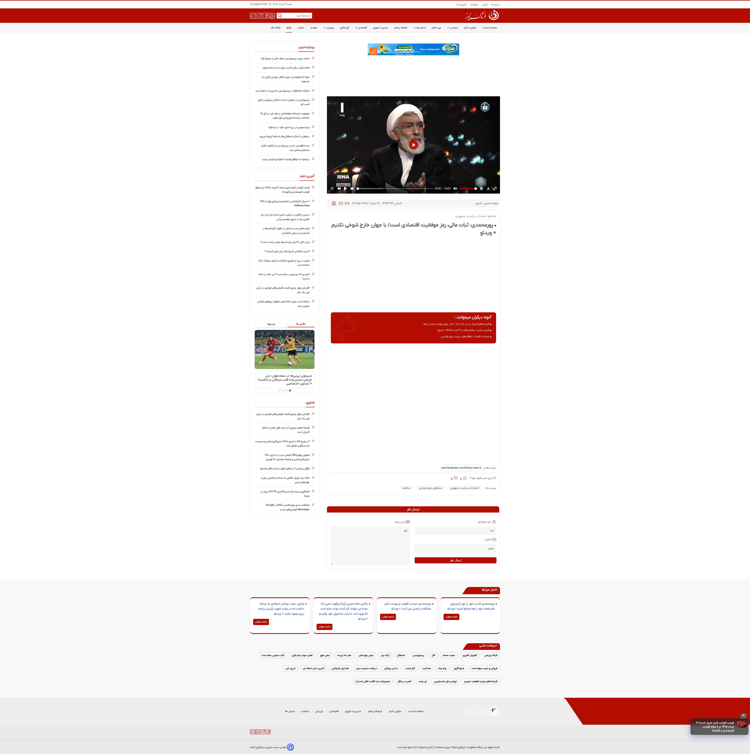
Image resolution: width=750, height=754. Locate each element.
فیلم (288, 27)
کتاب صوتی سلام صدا (273, 655)
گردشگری (344, 27)
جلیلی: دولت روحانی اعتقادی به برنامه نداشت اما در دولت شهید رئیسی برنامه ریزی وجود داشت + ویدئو (281, 609)
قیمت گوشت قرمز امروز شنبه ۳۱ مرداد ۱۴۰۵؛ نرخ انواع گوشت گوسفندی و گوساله (715, 727)
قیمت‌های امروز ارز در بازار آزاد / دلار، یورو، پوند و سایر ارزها (456, 324)
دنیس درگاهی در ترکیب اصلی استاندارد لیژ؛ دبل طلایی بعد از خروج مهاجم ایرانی (285, 217)
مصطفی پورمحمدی (430, 488)
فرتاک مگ (275, 27)
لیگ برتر (385, 655)
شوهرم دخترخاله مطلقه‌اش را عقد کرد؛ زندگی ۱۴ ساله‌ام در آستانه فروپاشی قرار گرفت (285, 116)
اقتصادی (362, 27)
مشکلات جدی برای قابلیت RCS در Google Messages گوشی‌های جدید (288, 507)
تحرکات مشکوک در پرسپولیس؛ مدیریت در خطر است (282, 90)
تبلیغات (474, 4)
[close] (743, 715)
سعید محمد (448, 655)
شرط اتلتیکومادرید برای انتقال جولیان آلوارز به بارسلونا (286, 79)
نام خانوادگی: (484, 522)
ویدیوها (271, 323)
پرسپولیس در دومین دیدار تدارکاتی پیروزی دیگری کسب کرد (284, 102)
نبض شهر (325, 655)
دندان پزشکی (391, 668)
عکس (485, 4)
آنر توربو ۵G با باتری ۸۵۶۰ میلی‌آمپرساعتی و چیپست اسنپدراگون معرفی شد (282, 443)
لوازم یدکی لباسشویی (445, 681)
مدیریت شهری (380, 27)
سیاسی (454, 27)
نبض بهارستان (366, 655)
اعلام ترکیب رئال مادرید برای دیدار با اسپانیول (286, 67)
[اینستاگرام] (259, 15)
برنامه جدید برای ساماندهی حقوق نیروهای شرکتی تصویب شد (283, 303)
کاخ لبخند (410, 668)
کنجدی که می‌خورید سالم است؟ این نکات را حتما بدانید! (284, 276)
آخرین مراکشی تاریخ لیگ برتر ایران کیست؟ (287, 251)
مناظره (407, 488)
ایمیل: (487, 539)
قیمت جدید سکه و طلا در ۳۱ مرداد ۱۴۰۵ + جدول (463, 330)
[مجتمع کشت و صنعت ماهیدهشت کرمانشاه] (413, 49)
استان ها (421, 27)
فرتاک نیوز (451, 747)
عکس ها (301, 323)
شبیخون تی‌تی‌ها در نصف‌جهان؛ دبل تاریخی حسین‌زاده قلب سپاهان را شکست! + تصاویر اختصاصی (285, 380)
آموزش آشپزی (469, 655)
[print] (334, 203)
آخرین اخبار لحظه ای (313, 668)
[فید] (272, 15)
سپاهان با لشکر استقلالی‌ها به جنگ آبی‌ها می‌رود (284, 136)
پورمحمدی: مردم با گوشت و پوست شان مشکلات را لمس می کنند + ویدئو (407, 606)
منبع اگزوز (459, 668)
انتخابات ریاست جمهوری (464, 488)
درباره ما (495, 4)
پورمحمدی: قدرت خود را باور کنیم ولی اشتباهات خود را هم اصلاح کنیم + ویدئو (471, 606)
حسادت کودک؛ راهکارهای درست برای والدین (465, 336)
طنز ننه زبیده (344, 655)
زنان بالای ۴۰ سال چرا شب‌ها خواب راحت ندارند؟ (285, 242)
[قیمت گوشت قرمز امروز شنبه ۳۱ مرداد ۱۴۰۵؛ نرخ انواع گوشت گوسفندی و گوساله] (742, 724)
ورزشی (330, 27)
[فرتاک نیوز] (481, 21)
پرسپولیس (418, 655)
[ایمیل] (340, 203)
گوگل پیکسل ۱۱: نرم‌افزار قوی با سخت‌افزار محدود (285, 468)
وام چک (442, 668)
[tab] (299, 324)
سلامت (300, 27)
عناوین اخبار (470, 27)
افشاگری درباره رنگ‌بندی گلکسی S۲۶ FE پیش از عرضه (285, 494)
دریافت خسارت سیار (366, 668)
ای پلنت (423, 681)
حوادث (314, 27)
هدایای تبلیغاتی (340, 668)
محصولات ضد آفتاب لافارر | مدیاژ (373, 681)
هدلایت (426, 668)
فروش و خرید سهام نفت (484, 668)
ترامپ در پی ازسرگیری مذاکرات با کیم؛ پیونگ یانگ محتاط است (284, 263)
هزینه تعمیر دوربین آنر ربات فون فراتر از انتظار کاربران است (286, 430)
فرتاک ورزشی (490, 655)
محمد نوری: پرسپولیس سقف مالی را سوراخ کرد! (285, 58)
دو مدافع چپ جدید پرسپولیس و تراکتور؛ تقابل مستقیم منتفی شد (285, 148)
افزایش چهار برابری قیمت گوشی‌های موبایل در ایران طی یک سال (283, 290)
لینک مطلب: (489, 468)
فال (433, 655)
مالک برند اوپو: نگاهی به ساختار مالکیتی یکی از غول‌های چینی (285, 480)
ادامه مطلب (451, 616)
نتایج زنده (461, 4)
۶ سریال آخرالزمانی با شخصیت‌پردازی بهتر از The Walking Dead (285, 203)
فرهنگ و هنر (400, 27)
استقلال (401, 655)
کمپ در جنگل (404, 681)
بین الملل (436, 27)
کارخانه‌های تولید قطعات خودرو (480, 681)
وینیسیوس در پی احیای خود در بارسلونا (289, 127)
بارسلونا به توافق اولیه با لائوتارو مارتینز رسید (286, 159)
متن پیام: (400, 522)
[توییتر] (253, 15)
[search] (280, 16)
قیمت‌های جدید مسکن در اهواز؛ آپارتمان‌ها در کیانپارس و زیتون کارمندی (286, 230)
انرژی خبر (291, 668)
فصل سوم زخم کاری (302, 655)
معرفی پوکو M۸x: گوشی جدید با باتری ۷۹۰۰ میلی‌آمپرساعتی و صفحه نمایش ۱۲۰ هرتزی (287, 457)
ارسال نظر (456, 560)
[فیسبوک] (266, 15)
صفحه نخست (489, 27)
